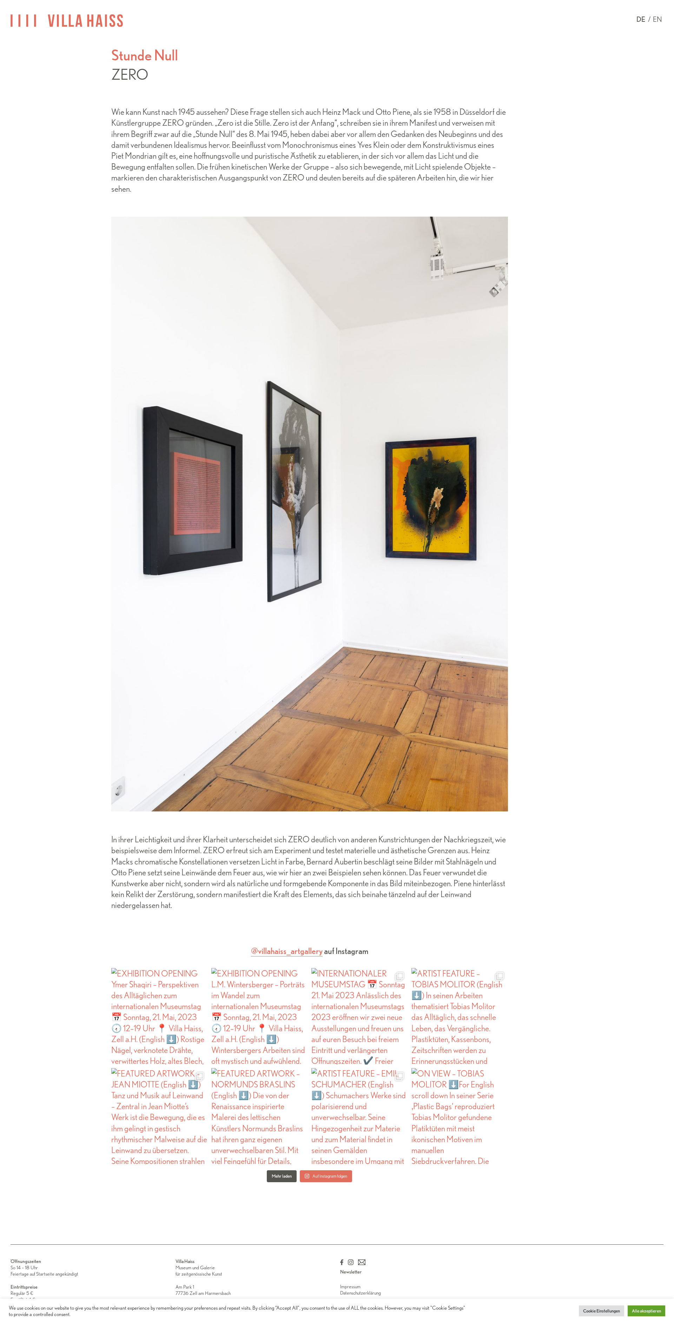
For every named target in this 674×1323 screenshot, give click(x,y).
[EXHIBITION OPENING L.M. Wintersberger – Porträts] (259, 1016)
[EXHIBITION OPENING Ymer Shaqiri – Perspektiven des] (159, 1016)
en (657, 19)
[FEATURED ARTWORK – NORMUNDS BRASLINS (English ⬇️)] (259, 1116)
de (640, 19)
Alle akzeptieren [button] (646, 1311)
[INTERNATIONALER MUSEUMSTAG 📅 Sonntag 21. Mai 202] (359, 1016)
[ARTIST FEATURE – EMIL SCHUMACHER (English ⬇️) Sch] (359, 1116)
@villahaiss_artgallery (287, 951)
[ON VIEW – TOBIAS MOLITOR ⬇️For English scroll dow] (459, 1116)
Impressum (350, 1286)
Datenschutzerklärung (360, 1293)
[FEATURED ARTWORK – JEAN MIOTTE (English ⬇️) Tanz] (159, 1116)
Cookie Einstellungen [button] (601, 1311)
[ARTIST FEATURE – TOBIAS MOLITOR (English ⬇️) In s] (459, 1016)
